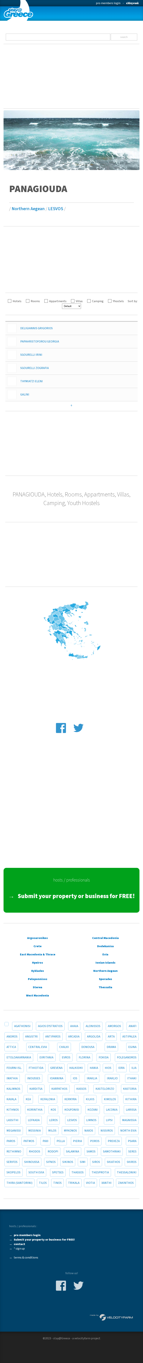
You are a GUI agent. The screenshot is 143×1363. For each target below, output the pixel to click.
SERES (132, 1151)
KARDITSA (35, 1089)
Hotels (17, 301)
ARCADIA (74, 1037)
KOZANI (93, 1110)
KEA (28, 1099)
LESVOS (55, 208)
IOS (75, 1078)
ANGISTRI (31, 1037)
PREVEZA (114, 1141)
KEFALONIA (47, 1099)
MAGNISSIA (129, 1120)
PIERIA (77, 1141)
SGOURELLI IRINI (31, 355)
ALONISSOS (93, 1026)
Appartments (57, 301)
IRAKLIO (112, 1078)
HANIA (94, 1068)
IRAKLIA (92, 1078)
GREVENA (56, 1068)
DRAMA (111, 1047)
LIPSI (109, 1120)
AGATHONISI (22, 1026)
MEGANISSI (14, 1131)
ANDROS (12, 1037)
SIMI (82, 1162)
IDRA (121, 1068)
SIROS (96, 1162)
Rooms (35, 301)
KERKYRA (70, 1099)
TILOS (43, 1183)
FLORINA (84, 1057)
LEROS (53, 1120)
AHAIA (74, 1026)
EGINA (132, 1047)
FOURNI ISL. (14, 1068)
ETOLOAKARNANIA (19, 1057)
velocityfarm (82, 1338)
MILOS (52, 1131)
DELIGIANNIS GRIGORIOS (36, 328)
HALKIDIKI (76, 1068)
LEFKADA (34, 1120)
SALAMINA (72, 1151)
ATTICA (11, 1047)
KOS (53, 1110)
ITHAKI (131, 1078)
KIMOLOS (110, 1099)
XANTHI (106, 1183)
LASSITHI (12, 1120)
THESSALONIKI (126, 1172)
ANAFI (132, 1026)
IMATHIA (12, 1078)
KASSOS (81, 1089)
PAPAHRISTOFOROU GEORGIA (39, 341)
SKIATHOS (113, 1162)
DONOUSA (87, 1047)
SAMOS (91, 1151)
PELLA (61, 1141)
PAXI (45, 1141)
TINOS (57, 1183)
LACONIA (111, 1110)
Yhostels (118, 301)
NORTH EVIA (128, 1131)
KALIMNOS (13, 1089)
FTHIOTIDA (36, 1068)
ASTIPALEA (129, 1037)
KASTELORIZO (105, 1089)
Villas (79, 301)
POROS (94, 1141)
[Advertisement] (71, 76)
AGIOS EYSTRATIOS (50, 1026)
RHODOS (34, 1151)
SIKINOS (67, 1162)
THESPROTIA (100, 1172)
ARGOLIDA (93, 1037)
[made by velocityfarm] (111, 1317)
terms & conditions (26, 1257)
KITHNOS (13, 1110)
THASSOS (78, 1172)
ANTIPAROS (53, 1037)
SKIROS (131, 1162)
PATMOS (28, 1141)
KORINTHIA (34, 1110)
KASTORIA (129, 1089)
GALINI (24, 394)
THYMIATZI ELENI (31, 381)
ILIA (133, 1068)
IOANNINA (56, 1078)
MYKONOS (70, 1131)
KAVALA (11, 1099)
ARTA (111, 1037)
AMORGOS (114, 1026)
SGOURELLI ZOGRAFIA (34, 368)
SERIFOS (12, 1162)
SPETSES (57, 1172)
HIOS (108, 1068)
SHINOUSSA (31, 1162)
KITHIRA (130, 1099)
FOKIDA (104, 1057)
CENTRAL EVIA (37, 1047)
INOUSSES (33, 1078)
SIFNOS (51, 1162)
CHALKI (64, 1047)
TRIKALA (74, 1183)
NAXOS (88, 1131)
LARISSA (131, 1110)
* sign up (19, 1249)
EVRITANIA (46, 1057)
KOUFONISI (71, 1110)
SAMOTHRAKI (112, 1151)
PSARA (132, 1141)
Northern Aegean (28, 208)
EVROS (66, 1057)
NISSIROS (107, 1131)
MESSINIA (34, 1131)
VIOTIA (90, 1183)
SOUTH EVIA (36, 1172)
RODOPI (53, 1151)
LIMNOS (91, 1120)
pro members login (108, 3)
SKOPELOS (13, 1172)
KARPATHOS (59, 1089)
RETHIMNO (14, 1151)
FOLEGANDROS (126, 1057)
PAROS (11, 1141)
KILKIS (90, 1099)
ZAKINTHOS (126, 1183)
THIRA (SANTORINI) (19, 1183)
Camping (98, 301)
